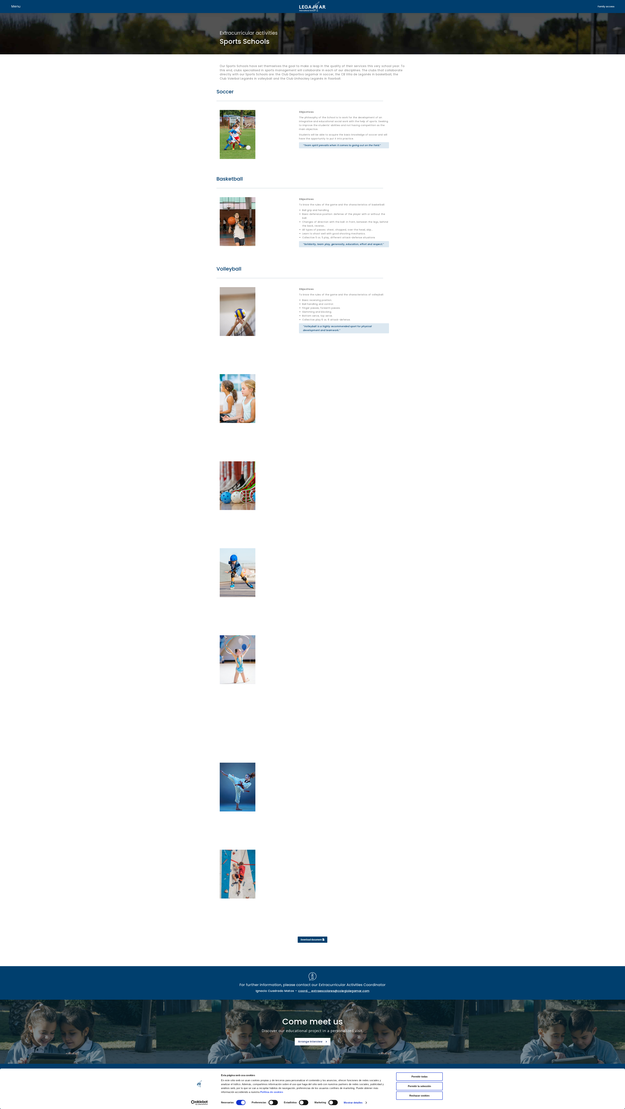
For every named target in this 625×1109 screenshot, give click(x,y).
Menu (15, 6)
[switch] (273, 1102)
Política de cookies (271, 1092)
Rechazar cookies (419, 1095)
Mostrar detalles (353, 1102)
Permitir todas (419, 1076)
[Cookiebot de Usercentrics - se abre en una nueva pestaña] (199, 1102)
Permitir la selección (419, 1086)
